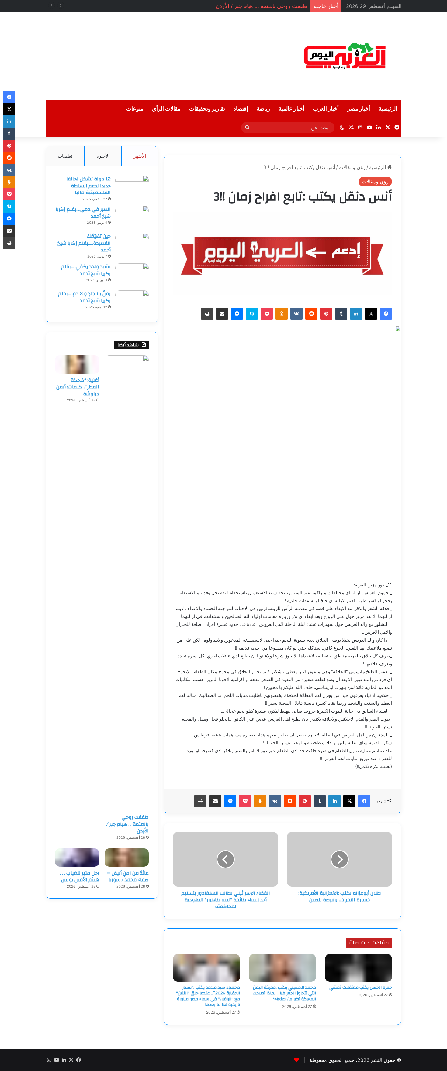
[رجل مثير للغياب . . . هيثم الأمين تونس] (77, 857)
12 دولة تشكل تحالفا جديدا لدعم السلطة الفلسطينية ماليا (88, 185)
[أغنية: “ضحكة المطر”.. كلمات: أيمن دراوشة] (77, 364)
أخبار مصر (358, 109)
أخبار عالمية (291, 109)
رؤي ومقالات (352, 167)
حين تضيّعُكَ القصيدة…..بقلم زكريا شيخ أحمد (84, 243)
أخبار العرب (326, 109)
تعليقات (65, 156)
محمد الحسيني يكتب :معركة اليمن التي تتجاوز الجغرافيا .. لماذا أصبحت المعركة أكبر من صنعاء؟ (284, 993)
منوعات (135, 109)
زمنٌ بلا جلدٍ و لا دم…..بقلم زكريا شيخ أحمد (84, 297)
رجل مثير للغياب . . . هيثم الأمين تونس (79, 876)
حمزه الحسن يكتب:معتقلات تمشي (360, 987)
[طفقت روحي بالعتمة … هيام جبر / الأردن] (127, 583)
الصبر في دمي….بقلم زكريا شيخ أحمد (83, 212)
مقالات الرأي (166, 109)
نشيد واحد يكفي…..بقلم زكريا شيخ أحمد (86, 270)
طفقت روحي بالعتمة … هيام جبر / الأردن (261, 6)
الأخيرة (102, 156)
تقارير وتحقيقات (207, 109)
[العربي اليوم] (345, 56)
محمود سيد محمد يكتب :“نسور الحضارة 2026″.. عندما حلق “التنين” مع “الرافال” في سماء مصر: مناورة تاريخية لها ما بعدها (208, 996)
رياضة (263, 109)
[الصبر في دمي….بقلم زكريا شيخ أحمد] (132, 217)
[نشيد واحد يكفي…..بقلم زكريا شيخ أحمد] (132, 274)
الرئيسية (388, 109)
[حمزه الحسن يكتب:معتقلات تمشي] (358, 968)
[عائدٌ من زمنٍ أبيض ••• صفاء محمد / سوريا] (127, 857)
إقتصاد (241, 109)
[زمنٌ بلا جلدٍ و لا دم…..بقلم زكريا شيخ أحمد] (132, 301)
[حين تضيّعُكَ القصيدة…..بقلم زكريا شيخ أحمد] (132, 244)
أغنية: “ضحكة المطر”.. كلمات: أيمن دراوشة (77, 387)
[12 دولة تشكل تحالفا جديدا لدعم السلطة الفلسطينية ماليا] (132, 187)
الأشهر (139, 156)
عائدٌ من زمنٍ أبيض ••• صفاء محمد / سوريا (128, 876)
